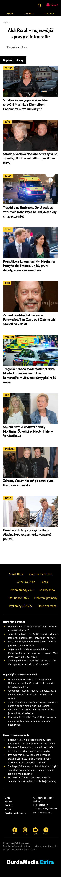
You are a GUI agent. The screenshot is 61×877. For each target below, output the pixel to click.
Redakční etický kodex (15, 812)
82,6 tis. (46, 834)
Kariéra (8, 805)
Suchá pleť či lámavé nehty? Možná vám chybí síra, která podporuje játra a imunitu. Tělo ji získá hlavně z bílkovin (32, 770)
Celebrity (29, 13)
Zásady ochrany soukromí (45, 808)
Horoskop (49, 13)
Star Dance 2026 (18, 598)
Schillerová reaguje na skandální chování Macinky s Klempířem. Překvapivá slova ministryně (25, 104)
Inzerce (8, 809)
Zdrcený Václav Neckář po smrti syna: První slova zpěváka (28, 482)
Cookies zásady (40, 804)
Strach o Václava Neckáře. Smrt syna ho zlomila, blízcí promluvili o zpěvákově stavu (30, 158)
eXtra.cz (50, 846)
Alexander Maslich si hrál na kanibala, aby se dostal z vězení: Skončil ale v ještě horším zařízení (32, 694)
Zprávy (10, 13)
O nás (7, 797)
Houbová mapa (47, 606)
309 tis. (15, 834)
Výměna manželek (40, 574)
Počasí (44, 582)
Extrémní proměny (45, 598)
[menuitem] (10, 13)
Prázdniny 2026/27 (21, 606)
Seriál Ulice (16, 574)
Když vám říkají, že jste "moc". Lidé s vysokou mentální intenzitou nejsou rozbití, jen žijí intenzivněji (32, 720)
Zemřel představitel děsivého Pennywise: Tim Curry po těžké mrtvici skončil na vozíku (29, 319)
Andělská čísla (26, 582)
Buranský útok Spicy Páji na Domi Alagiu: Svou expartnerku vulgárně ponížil (27, 534)
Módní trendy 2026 (22, 590)
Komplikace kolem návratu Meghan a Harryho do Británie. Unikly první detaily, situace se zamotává (29, 265)
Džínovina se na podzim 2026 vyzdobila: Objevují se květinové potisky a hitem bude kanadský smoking (31, 683)
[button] (40, 5)
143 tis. (25, 834)
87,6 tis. (35, 834)
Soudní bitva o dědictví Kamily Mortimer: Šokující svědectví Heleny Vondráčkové (28, 431)
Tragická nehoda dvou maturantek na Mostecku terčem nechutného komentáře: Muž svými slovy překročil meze (29, 375)
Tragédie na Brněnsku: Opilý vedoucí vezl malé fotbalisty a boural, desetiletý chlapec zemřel (29, 211)
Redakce (8, 801)
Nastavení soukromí (42, 812)
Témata (54, 4)
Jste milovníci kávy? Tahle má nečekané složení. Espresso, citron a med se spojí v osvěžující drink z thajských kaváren (29, 758)
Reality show (47, 590)
